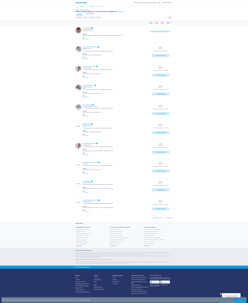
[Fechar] (221, 294)
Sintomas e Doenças (79, 289)
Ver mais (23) (112, 246)
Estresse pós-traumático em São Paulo (152, 237)
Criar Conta (77, 279)
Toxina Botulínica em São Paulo (116, 231)
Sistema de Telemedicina (136, 289)
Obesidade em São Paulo (149, 235)
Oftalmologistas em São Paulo (82, 229)
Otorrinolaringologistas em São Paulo (83, 233)
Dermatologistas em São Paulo (82, 235)
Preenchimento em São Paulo (116, 241)
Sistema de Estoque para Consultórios (139, 291)
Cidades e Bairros (79, 287)
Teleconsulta (90, 13)
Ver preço (87, 38)
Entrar (76, 277)
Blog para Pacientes (98, 287)
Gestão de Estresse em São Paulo (151, 233)
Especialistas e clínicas (80, 281)
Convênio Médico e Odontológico (82, 285)
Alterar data (79, 17)
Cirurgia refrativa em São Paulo (116, 235)
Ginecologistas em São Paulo (82, 237)
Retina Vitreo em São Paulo (115, 233)
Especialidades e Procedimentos (82, 283)
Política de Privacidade (85, 299)
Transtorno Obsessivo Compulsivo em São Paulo (154, 239)
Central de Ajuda (97, 279)
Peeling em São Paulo (114, 244)
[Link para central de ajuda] (76, 267)
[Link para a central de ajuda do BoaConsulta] (159, 2)
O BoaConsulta (116, 281)
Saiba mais (115, 279)
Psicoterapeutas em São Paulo (82, 241)
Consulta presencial (79, 14)
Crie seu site (115, 283)
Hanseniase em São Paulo (149, 243)
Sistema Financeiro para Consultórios (139, 293)
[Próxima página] (172, 218)
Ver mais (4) (146, 245)
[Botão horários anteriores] (147, 22)
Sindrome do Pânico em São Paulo (151, 231)
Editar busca (121, 11)
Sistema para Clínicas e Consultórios (138, 277)
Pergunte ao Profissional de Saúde (149, 2)
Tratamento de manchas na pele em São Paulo (119, 237)
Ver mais (95, 106)
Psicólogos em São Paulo (81, 239)
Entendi (239, 300)
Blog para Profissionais (99, 289)
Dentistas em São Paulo (81, 231)
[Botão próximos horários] (171, 22)
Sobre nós (96, 277)
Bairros (98, 17)
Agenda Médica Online (135, 285)
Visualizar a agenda (160, 55)
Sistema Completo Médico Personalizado (139, 287)
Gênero (85, 17)
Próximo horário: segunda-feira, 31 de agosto (160, 31)
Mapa (170, 17)
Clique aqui (84, 267)
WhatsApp (92, 17)
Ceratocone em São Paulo (149, 241)
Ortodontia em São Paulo (81, 244)
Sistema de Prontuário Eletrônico (138, 279)
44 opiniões (91, 30)
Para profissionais (137, 2)
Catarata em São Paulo (114, 229)
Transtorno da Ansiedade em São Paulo (152, 229)
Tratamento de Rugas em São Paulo (117, 239)
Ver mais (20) (78, 246)
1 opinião (84, 49)
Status (95, 281)
